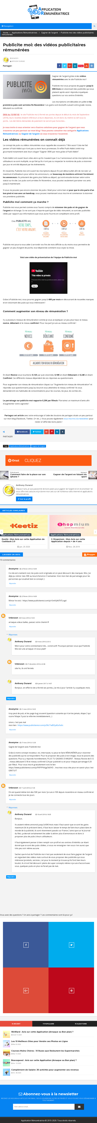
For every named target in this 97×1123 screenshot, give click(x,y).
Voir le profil (25, 499)
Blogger (91, 554)
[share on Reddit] (91, 65)
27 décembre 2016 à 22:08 (36, 664)
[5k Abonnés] (71, 990)
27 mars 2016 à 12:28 (28, 743)
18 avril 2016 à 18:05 (44, 814)
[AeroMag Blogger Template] (48, 12)
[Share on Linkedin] (75, 65)
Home (5, 32)
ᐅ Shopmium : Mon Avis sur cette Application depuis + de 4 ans (19, 540)
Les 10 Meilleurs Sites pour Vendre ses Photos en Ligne (39, 1041)
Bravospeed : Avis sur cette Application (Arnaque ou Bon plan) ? (44, 1060)
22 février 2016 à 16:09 (29, 569)
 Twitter (37, 432)
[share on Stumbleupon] (86, 65)
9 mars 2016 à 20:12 (44, 642)
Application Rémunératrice (33, 1120)
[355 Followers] (71, 945)
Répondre (12, 583)
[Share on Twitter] (64, 65)
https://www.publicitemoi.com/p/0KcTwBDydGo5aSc (40, 725)
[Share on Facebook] (59, 65)
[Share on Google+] (69, 65)
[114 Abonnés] (25, 990)
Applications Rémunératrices (24, 32)
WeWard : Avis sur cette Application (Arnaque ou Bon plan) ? (42, 1032)
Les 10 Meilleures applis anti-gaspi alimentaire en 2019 (68, 540)
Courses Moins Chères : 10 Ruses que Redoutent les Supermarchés (45, 1051)
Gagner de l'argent (49, 32)
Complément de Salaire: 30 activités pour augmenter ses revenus (45, 1070)
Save (81, 66)
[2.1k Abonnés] (25, 945)
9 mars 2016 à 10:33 (28, 618)
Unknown (13, 618)
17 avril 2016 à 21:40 (28, 788)
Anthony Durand (23, 641)
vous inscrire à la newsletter (76, 418)
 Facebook (22, 432)
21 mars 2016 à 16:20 (28, 709)
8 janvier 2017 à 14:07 (44, 684)
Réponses (13, 634)
